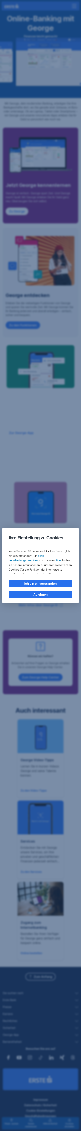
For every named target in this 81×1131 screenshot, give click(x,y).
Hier (58, 560)
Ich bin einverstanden (40, 583)
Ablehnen (40, 594)
